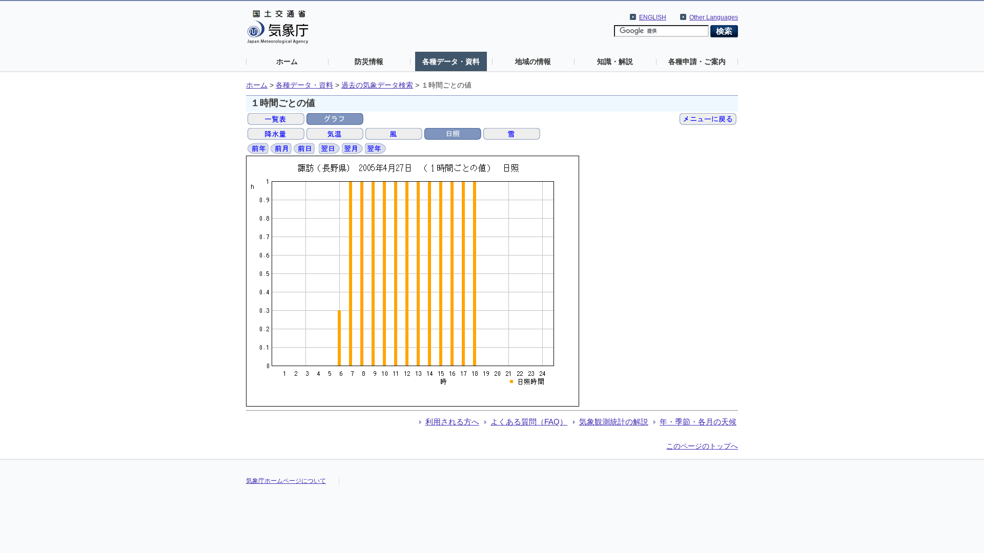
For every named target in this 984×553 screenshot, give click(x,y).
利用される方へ (452, 421)
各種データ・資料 (451, 61)
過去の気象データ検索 (377, 85)
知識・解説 (615, 61)
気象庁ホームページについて (286, 480)
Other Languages (713, 17)
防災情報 (369, 61)
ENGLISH (652, 17)
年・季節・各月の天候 (698, 421)
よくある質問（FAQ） (528, 421)
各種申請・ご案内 (697, 61)
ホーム (287, 61)
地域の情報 (533, 61)
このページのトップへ (702, 446)
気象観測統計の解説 (613, 421)
